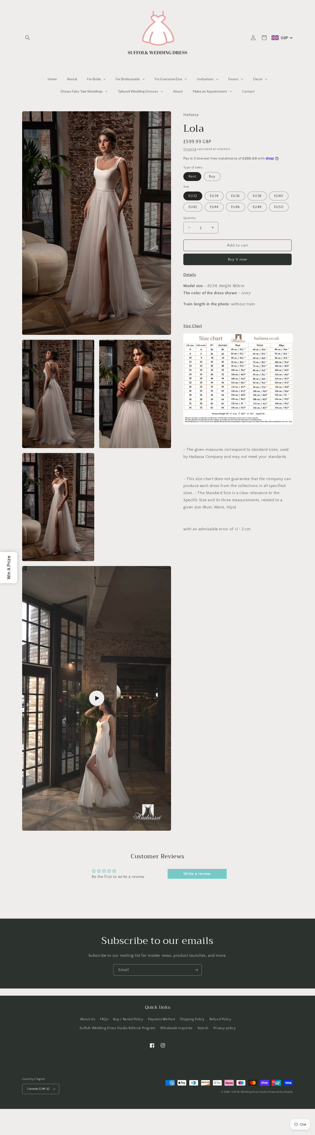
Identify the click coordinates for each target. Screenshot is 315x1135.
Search (203, 1028)
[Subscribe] (196, 970)
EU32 (193, 196)
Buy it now (237, 259)
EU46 (235, 207)
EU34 (214, 196)
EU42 (193, 207)
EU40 (278, 196)
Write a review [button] (196, 874)
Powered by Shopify (280, 1092)
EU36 (235, 196)
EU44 (214, 207)
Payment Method (161, 1019)
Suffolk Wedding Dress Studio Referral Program (117, 1028)
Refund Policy (220, 1019)
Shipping (189, 148)
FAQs (104, 1019)
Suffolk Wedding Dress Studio (249, 1092)
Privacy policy (224, 1028)
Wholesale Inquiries (176, 1028)
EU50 (279, 207)
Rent (192, 176)
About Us (87, 1019)
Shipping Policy (192, 1019)
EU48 (257, 207)
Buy (212, 176)
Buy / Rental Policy (128, 1019)
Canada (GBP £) (38, 1088)
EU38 (257, 196)
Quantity (189, 217)
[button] (27, 37)
